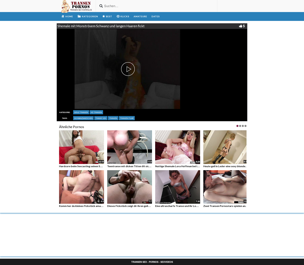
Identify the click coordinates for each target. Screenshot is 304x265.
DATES (156, 16)
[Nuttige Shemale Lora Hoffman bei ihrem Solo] (177, 147)
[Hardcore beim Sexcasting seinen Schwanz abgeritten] (81, 147)
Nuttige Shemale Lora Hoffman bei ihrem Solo (182, 166)
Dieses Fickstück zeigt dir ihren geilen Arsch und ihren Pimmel (143, 205)
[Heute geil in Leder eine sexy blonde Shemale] (225, 147)
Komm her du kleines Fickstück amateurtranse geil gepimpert (95, 205)
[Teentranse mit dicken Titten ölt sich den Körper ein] (129, 147)
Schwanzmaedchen (83, 118)
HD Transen (96, 112)
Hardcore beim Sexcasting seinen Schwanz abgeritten (90, 166)
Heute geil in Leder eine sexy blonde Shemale (229, 166)
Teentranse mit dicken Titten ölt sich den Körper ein (137, 166)
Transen (113, 118)
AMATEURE (140, 16)
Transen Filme (127, 118)
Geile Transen (81, 112)
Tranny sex (100, 118)
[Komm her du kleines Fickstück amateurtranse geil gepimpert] (81, 187)
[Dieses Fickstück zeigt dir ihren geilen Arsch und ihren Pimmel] (129, 186)
